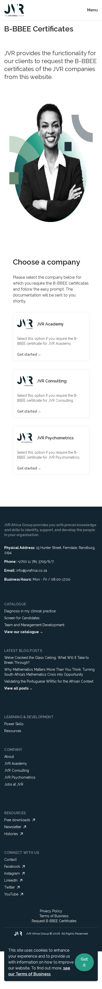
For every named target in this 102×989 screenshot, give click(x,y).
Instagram (12, 873)
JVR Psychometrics (19, 777)
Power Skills (14, 724)
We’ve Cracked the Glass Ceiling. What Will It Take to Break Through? (46, 660)
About (9, 757)
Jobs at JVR (13, 784)
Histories (11, 834)
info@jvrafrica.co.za (31, 570)
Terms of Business (54, 916)
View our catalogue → (23, 632)
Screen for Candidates (22, 618)
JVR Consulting (16, 770)
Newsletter (12, 827)
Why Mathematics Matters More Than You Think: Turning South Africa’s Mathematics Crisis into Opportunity (49, 672)
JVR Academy (15, 764)
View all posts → (18, 688)
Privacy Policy (51, 911)
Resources (12, 731)
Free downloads (17, 820)
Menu (92, 10)
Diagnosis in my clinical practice (30, 611)
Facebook (12, 866)
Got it (84, 962)
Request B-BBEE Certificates (54, 921)
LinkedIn (11, 880)
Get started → (29, 354)
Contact (10, 860)
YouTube (11, 894)
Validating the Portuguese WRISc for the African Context (48, 681)
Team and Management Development (34, 625)
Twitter (9, 887)
